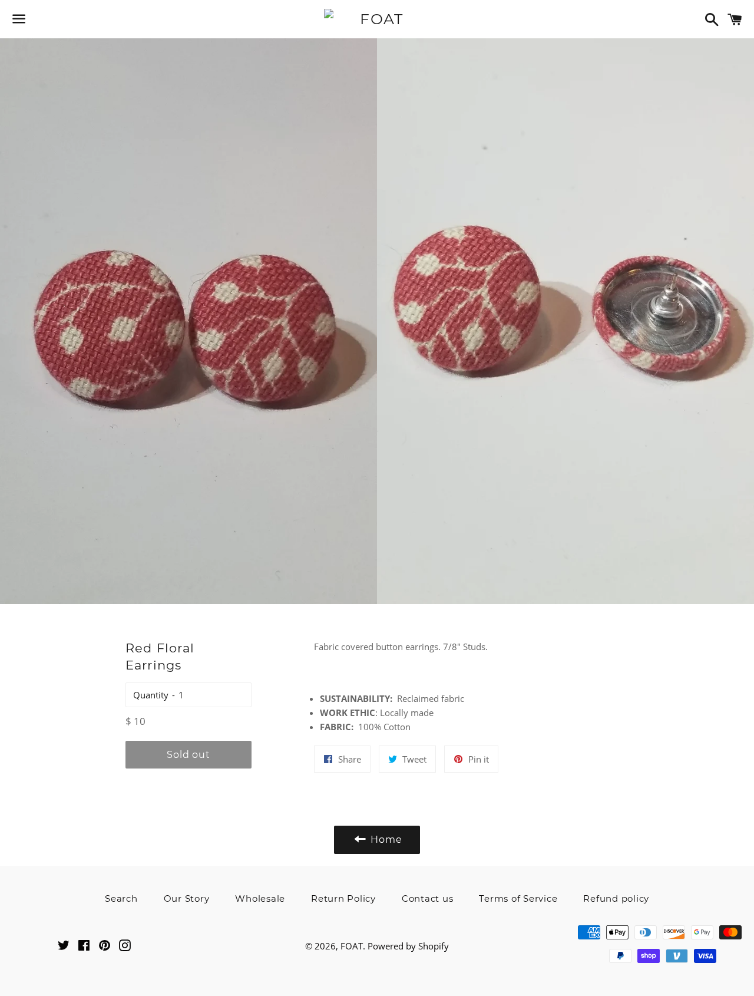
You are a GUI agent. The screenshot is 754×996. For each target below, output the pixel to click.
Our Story (187, 898)
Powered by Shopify (408, 946)
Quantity (150, 695)
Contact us (428, 898)
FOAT (351, 946)
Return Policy (343, 898)
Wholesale (260, 898)
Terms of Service (518, 898)
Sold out (188, 754)
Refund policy (616, 898)
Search (121, 898)
